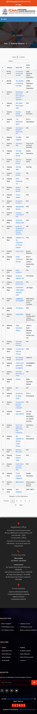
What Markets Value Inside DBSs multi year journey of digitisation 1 (20, 95)
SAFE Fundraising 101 (19, 181)
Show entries (18, 57)
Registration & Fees (6, 651)
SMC (17, 388)
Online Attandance (25, 654)
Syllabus (3, 647)
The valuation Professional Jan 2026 (19, 73)
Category (9, 67)
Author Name (28, 66)
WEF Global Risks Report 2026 (19, 105)
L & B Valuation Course (26, 627)
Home (5, 43)
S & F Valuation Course (7, 630)
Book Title (19, 67)
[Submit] (34, 682)
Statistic (18, 379)
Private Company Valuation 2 (19, 475)
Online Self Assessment (26, 657)
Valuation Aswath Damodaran (19, 113)
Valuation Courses (25, 623)
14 (15, 505)
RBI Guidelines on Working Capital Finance (20, 441)
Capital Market (19, 314)
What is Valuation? (6, 623)
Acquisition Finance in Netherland (19, 343)
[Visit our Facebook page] (2, 691)
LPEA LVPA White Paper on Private (20, 373)
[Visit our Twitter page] (7, 691)
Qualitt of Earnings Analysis (18, 189)
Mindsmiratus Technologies (27, 709)
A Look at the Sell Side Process (20, 351)
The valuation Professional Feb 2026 (20, 83)
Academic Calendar (25, 651)
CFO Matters (19, 308)
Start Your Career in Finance (18, 161)
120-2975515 (14, 561)
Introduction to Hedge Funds (19, 396)
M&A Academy (20, 482)
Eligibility (22, 647)
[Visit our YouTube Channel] (16, 691)
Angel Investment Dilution (19, 328)
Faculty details (5, 660)
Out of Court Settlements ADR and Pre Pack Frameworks (19, 428)
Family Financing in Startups (19, 259)
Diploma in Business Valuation (28, 630)
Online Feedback (5, 657)
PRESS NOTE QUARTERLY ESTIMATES (20, 365)
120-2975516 (22, 561)
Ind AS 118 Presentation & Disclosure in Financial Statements (20, 230)
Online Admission (6, 654)
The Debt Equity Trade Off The (19, 153)
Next (21, 505)
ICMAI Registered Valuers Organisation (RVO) (20, 699)
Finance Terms (20, 251)
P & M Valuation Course (7, 627)
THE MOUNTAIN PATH (19, 121)
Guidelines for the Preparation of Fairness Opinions (20, 242)
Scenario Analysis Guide (18, 458)
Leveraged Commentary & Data (20, 214)
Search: (11, 61)
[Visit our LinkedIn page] (12, 691)
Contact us (23, 660)
